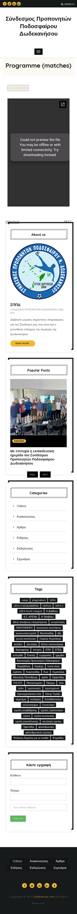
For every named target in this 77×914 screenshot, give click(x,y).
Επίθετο (15, 775)
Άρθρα (21, 527)
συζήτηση (35, 699)
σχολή (26, 715)
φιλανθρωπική (46, 726)
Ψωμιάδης (58, 737)
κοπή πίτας (53, 666)
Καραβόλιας (23, 666)
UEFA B (47, 605)
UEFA (53, 600)
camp (25, 600)
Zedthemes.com (44, 896)
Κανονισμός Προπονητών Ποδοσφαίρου (38, 660)
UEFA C (59, 605)
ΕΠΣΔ (58, 649)
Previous (12, 222)
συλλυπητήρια (30, 704)
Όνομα (14, 790)
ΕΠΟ (48, 649)
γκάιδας (18, 644)
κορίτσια (17, 671)
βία (59, 633)
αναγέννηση (57, 622)
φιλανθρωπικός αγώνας (39, 732)
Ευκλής (31, 655)
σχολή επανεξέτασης (26, 721)
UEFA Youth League (30, 611)
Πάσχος (50, 682)
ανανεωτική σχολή (26, 633)
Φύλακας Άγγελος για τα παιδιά (30, 737)
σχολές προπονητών (52, 710)
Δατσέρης (32, 644)
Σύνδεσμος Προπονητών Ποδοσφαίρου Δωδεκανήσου (38, 26)
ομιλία (44, 677)
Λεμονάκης (58, 671)
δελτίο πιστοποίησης (52, 644)
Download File (18, 88)
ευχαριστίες (45, 655)
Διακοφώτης (22, 649)
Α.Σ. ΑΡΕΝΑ (30, 616)
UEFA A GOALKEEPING (26, 605)
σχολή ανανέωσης (44, 715)
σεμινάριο (21, 699)
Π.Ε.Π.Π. (17, 682)
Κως (46, 671)
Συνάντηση (48, 704)
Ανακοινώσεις (26, 516)
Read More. (23, 343)
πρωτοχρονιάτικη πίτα (29, 693)
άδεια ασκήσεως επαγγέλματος (30, 622)
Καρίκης (39, 666)
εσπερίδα (18, 655)
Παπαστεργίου (34, 682)
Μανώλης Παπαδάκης (25, 677)
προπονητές (34, 688)
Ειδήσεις (19, 441)
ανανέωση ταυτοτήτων (48, 627)
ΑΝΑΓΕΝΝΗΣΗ (24, 627)
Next (67, 222)
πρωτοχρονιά (52, 688)
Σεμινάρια (23, 559)
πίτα (61, 682)
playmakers (39, 600)
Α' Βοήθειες (47, 616)
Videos (21, 506)
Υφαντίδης (28, 726)
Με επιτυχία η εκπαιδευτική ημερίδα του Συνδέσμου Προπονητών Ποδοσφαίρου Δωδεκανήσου (32, 457)
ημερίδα (60, 655)
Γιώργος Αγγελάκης (50, 638)
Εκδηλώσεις (25, 548)
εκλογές (37, 649)
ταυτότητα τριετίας (52, 721)
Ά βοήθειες (52, 611)
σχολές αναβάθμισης (25, 710)
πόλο (21, 688)
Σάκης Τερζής (52, 693)
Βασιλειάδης (47, 633)
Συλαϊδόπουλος (53, 699)
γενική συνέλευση (26, 638)
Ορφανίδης (58, 677)
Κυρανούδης (32, 671)
